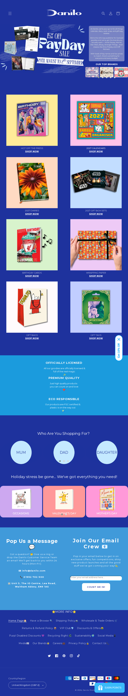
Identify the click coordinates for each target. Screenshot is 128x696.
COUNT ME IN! (96, 587)
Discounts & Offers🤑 (90, 628)
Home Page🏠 (17, 620)
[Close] (119, 339)
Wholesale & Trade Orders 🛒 (99, 620)
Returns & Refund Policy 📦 (39, 628)
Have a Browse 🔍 (41, 620)
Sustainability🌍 (84, 635)
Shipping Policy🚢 (67, 620)
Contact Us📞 (100, 643)
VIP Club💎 (67, 628)
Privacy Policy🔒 (78, 643)
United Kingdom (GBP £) (26, 685)
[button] (10, 13)
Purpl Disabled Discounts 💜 (26, 635)
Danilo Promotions (91, 690)
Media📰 (24, 643)
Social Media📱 (107, 635)
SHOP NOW (32, 151)
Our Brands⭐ (41, 643)
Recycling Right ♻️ (60, 635)
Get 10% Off (118, 350)
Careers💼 (59, 643)
